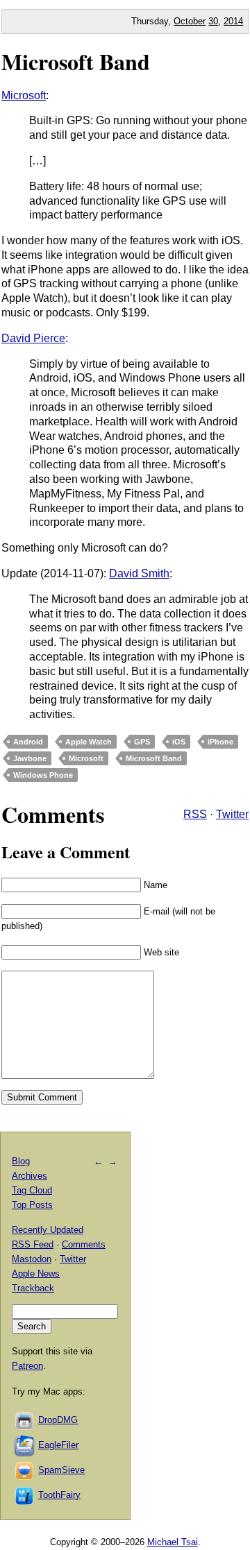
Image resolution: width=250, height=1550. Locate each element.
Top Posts (32, 1205)
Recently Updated (47, 1230)
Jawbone (30, 758)
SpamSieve (61, 1470)
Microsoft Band (75, 61)
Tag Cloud (32, 1190)
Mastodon (31, 1259)
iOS (178, 742)
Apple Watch (88, 742)
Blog (21, 1161)
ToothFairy (59, 1495)
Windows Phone (43, 775)
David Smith (139, 573)
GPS (142, 742)
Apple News (36, 1273)
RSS (195, 814)
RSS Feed (32, 1244)
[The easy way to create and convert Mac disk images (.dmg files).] (25, 1420)
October (190, 21)
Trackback (33, 1288)
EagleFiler (58, 1445)
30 (213, 21)
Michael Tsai (172, 1542)
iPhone (220, 742)
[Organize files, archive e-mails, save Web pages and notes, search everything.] (25, 1445)
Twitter (232, 814)
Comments (84, 1244)
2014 (233, 21)
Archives (29, 1175)
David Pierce (33, 338)
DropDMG (58, 1420)
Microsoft (23, 95)
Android (28, 742)
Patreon (27, 1366)
